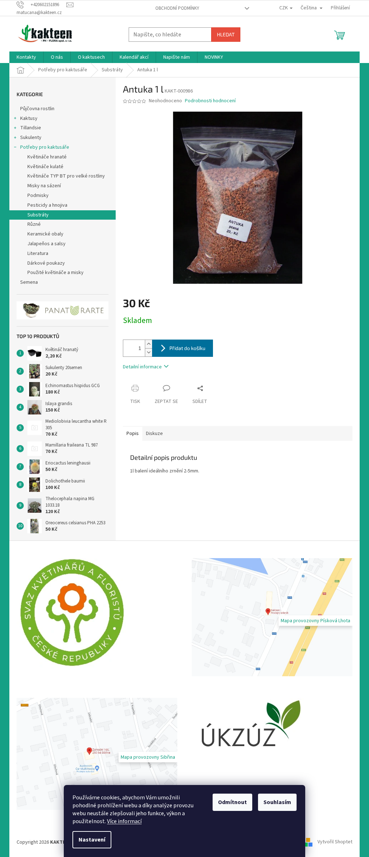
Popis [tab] (132, 433)
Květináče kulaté (45, 166)
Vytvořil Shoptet (334, 842)
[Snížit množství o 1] (148, 352)
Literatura (37, 253)
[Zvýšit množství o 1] (148, 344)
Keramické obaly (45, 234)
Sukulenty (30, 137)
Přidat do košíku (187, 348)
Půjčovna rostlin (37, 108)
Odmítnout (232, 802)
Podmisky (38, 195)
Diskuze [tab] (154, 433)
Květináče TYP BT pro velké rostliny (66, 176)
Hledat (226, 34)
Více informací (124, 821)
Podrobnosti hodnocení (210, 101)
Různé (34, 224)
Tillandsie (30, 127)
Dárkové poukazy (46, 263)
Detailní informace (142, 367)
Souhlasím (277, 802)
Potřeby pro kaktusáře (44, 147)
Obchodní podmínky (177, 8)
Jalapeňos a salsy (46, 243)
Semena (29, 282)
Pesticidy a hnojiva (47, 205)
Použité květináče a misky (55, 272)
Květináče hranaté (47, 157)
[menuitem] (26, 57)
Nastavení (92, 840)
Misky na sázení (44, 185)
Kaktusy (28, 118)
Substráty (38, 215)
